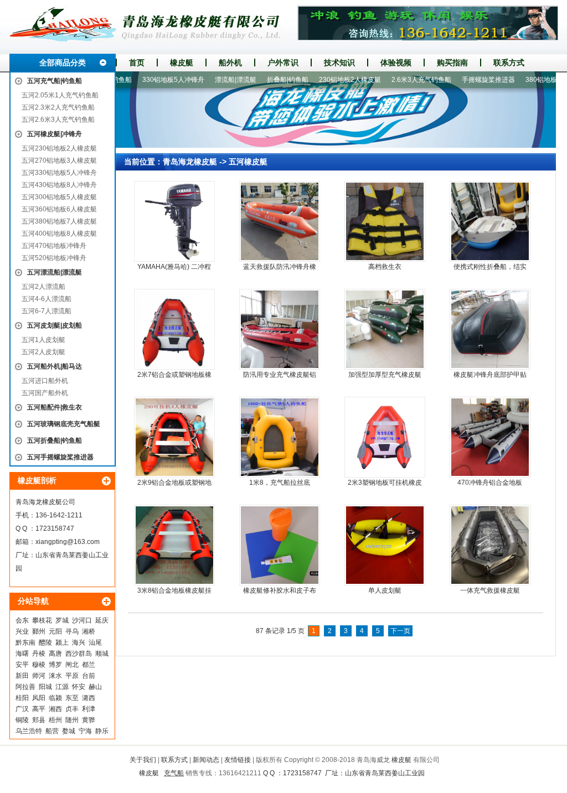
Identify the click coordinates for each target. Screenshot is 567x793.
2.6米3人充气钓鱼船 (404, 80)
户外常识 (282, 62)
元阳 (55, 631)
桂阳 (22, 698)
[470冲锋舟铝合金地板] (490, 437)
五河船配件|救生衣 (54, 407)
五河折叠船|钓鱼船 (54, 440)
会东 (22, 620)
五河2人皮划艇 (43, 352)
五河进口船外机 (45, 381)
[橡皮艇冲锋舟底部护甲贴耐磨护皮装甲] (490, 329)
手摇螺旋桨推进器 (470, 80)
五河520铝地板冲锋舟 (54, 258)
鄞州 (38, 631)
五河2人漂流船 (43, 287)
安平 (22, 664)
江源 (62, 687)
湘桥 (88, 631)
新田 (22, 676)
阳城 (45, 687)
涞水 (55, 676)
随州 (72, 720)
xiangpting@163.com (67, 542)
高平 (38, 709)
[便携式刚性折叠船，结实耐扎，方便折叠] (490, 221)
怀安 (78, 687)
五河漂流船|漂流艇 (54, 272)
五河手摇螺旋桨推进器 (60, 457)
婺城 (68, 731)
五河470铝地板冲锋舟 (54, 246)
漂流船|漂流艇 (218, 80)
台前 (88, 676)
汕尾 (95, 642)
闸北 (72, 664)
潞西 (88, 698)
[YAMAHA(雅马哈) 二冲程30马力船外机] (174, 221)
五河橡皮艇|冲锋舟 (54, 134)
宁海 (85, 731)
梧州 (55, 720)
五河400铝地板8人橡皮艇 (59, 233)
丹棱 (38, 653)
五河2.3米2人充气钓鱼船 (58, 107)
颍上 (62, 642)
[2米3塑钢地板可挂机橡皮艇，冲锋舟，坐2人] (384, 437)
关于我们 (143, 760)
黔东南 (25, 642)
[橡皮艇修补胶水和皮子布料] (279, 545)
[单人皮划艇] (384, 545)
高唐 (55, 653)
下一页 (400, 631)
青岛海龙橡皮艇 (190, 161)
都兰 (88, 664)
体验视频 (395, 62)
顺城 (102, 653)
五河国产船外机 (45, 393)
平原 (72, 676)
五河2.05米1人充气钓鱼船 (60, 95)
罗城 (62, 620)
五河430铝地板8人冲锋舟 (59, 185)
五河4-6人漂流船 (46, 299)
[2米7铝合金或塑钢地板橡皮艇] (174, 329)
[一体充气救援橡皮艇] (490, 545)
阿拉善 (25, 687)
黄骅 (88, 720)
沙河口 (82, 620)
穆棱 (38, 664)
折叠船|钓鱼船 (270, 80)
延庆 (102, 620)
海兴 (78, 642)
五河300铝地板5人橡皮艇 (59, 197)
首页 (137, 62)
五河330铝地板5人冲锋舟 (59, 173)
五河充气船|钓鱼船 (54, 81)
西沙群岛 (78, 653)
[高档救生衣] (384, 221)
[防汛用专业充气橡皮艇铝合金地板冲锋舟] (279, 329)
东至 (72, 698)
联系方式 (508, 62)
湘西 (55, 709)
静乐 (102, 731)
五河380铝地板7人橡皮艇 (59, 221)
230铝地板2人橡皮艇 (332, 80)
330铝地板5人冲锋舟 (156, 80)
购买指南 (452, 62)
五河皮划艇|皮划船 (54, 325)
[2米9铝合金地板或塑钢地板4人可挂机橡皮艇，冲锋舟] (174, 437)
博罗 (55, 664)
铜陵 (22, 720)
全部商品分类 (62, 62)
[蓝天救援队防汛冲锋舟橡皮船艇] (279, 221)
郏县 (38, 720)
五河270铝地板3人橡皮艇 (59, 160)
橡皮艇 (181, 62)
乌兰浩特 (29, 731)
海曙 (22, 653)
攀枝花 (42, 620)
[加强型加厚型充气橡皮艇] (384, 329)
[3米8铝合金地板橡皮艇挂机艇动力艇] (174, 545)
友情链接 (237, 760)
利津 (88, 709)
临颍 (55, 698)
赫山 (95, 687)
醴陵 (45, 642)
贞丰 (72, 709)
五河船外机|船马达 (54, 366)
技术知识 (339, 62)
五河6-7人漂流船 (46, 311)
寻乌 (72, 631)
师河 (38, 676)
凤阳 (38, 698)
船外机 (230, 62)
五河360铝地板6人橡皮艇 (59, 209)
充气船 (174, 773)
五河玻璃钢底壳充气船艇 (63, 424)
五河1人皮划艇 (43, 340)
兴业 (22, 631)
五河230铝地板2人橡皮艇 (59, 148)
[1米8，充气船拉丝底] (279, 437)
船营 (52, 731)
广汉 (22, 709)
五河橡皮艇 (248, 161)
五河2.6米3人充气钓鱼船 (58, 119)
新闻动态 (206, 760)
